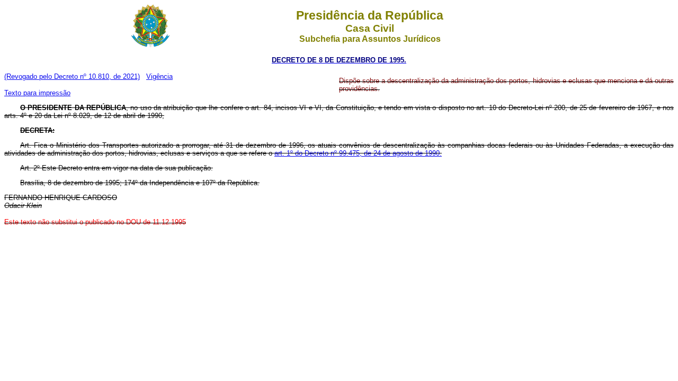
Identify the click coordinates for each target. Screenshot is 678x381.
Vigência (159, 76)
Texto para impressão (37, 93)
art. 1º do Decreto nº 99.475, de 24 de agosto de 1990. (358, 153)
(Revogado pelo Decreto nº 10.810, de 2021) (72, 76)
